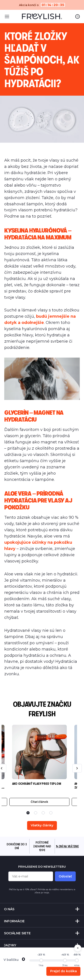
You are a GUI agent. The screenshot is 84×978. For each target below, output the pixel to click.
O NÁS (9, 909)
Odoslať (65, 876)
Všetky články (42, 825)
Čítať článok (39, 801)
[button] (28, 812)
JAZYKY (10, 945)
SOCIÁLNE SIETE (17, 933)
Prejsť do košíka (63, 971)
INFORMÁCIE (14, 921)
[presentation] (77, 768)
